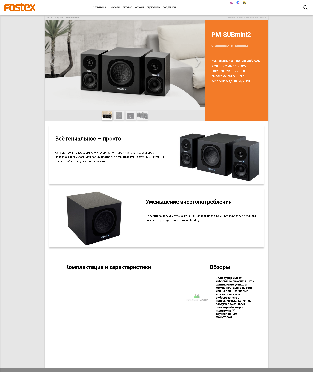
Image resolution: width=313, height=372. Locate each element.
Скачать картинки (236, 17)
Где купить (153, 7)
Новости (115, 7)
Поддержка (169, 7)
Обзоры (139, 7)
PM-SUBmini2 (72, 17)
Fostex (50, 17)
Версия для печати (256, 17)
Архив (60, 17)
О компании (99, 7)
